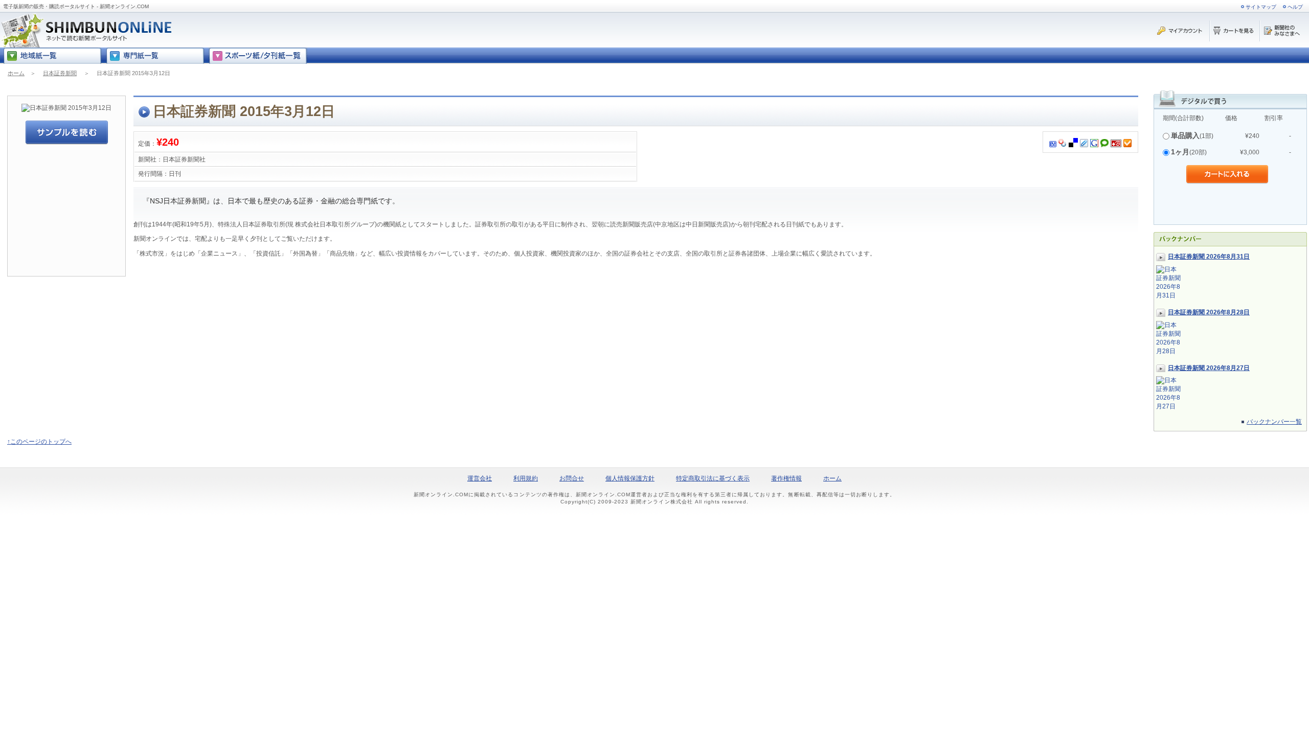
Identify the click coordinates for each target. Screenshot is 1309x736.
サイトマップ (1261, 7)
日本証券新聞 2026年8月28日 (1209, 312)
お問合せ (571, 478)
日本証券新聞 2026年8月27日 (1209, 368)
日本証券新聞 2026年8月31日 (1209, 256)
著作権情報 (786, 478)
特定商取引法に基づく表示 (713, 478)
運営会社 (479, 478)
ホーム (16, 73)
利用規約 (525, 478)
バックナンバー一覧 (1274, 421)
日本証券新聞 (60, 73)
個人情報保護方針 (629, 478)
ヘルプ (1295, 7)
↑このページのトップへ (39, 441)
